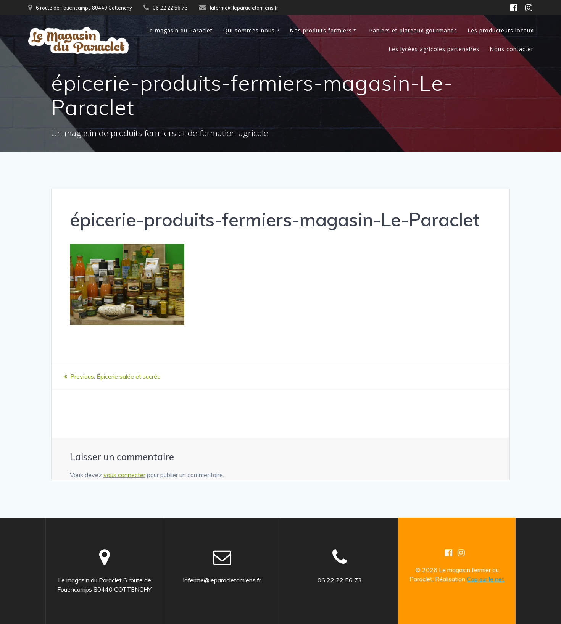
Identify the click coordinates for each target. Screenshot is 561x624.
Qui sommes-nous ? (251, 30)
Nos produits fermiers (321, 30)
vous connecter (124, 475)
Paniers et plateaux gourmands (413, 30)
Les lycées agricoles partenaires (434, 49)
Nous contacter (512, 49)
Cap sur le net (485, 579)
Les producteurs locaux (501, 30)
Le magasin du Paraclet (179, 30)
